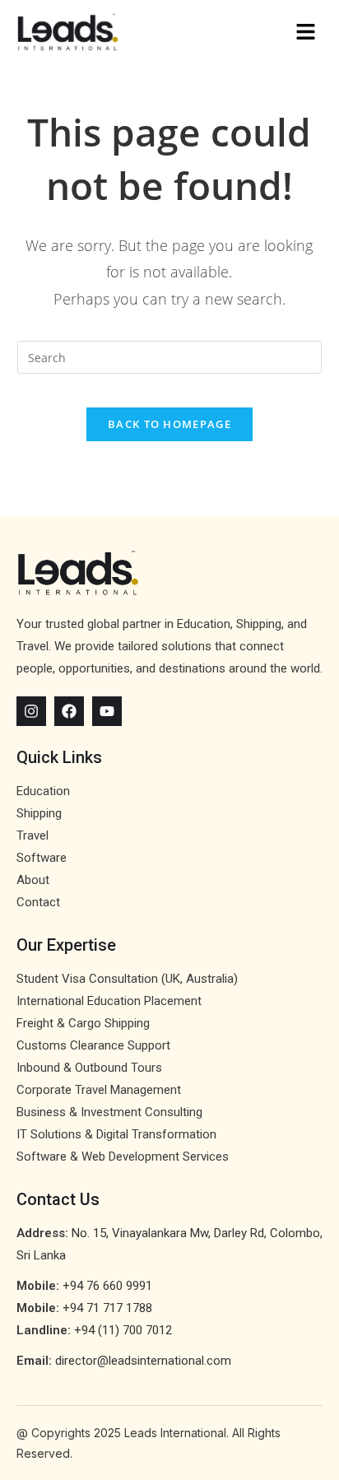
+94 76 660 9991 (107, 1285)
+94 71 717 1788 (107, 1308)
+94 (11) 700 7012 (123, 1330)
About (32, 880)
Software (41, 857)
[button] (246, 32)
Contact (38, 902)
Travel (32, 835)
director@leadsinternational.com (143, 1360)
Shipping (39, 813)
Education (43, 791)
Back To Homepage (169, 424)
